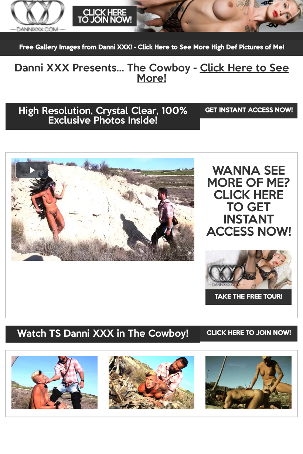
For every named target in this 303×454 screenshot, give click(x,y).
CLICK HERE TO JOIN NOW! (249, 333)
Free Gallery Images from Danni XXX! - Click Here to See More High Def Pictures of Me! (151, 47)
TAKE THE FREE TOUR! (248, 297)
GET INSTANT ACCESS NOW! (249, 110)
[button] (31, 170)
